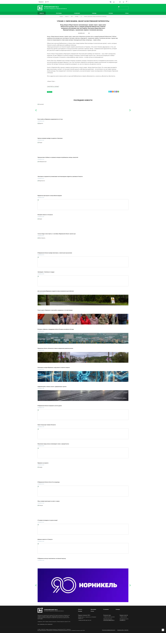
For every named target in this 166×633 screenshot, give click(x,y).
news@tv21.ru (122, 620)
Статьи (126, 13)
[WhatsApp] (118, 91)
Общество (50, 91)
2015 (72, 16)
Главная (61, 16)
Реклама (111, 13)
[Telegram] (114, 91)
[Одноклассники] (113, 91)
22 (81, 16)
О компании (77, 13)
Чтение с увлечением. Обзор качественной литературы (95, 16)
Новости (42, 13)
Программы (59, 13)
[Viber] (116, 91)
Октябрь (76, 16)
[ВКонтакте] (111, 91)
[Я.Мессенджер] (109, 91)
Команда (94, 13)
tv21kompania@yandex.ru (108, 620)
